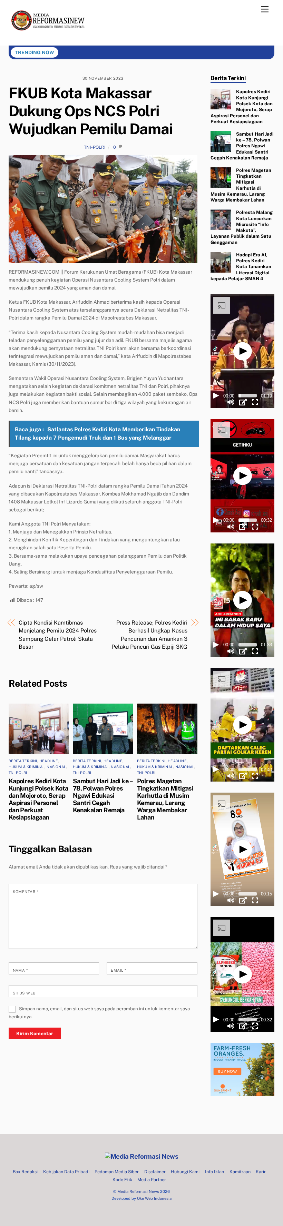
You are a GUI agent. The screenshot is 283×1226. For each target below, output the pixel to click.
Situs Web (24, 993)
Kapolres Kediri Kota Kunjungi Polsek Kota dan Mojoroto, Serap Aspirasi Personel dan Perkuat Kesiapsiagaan (38, 799)
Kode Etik (122, 1179)
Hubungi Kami (185, 1171)
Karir (261, 1171)
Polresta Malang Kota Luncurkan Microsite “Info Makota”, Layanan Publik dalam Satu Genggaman (241, 227)
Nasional (56, 767)
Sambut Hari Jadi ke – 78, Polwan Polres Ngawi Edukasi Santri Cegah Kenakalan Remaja (103, 795)
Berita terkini (23, 761)
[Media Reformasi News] (49, 36)
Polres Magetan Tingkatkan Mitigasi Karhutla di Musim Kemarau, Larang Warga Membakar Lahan (165, 799)
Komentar (26, 891)
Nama (20, 970)
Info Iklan (214, 1171)
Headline (48, 761)
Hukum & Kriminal (27, 767)
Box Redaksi (25, 1171)
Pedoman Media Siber (117, 1171)
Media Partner (151, 1179)
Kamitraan (240, 1171)
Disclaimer (155, 1171)
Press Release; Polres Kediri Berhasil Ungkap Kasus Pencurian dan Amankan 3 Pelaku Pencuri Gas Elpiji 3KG (149, 634)
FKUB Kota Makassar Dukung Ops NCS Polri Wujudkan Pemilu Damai (91, 111)
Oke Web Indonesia (154, 1198)
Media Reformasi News (138, 1191)
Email (118, 970)
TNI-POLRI (95, 147)
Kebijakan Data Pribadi (66, 1171)
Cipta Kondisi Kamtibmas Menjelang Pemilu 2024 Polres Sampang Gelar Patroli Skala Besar (58, 634)
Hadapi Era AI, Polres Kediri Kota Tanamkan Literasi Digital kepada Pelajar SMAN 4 (241, 266)
